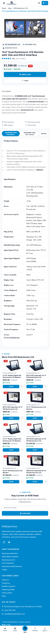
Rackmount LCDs (8, 560)
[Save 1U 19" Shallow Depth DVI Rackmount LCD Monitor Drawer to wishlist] (22, 386)
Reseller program (8, 586)
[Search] (39, 3)
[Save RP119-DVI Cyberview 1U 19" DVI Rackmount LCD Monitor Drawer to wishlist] (45, 450)
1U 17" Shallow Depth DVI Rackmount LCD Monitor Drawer (12, 441)
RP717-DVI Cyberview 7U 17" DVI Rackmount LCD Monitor (13, 409)
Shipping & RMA (8, 589)
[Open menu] (4, 3)
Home (4, 8)
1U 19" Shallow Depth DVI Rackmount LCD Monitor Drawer (12, 377)
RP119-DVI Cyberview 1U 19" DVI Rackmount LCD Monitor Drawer (36, 441)
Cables (4, 569)
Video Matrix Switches (10, 556)
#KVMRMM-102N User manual (29, 133)
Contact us (6, 583)
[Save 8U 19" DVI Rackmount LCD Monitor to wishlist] (22, 481)
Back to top (6, 625)
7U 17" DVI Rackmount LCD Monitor (36, 408)
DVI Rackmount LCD (21, 8)
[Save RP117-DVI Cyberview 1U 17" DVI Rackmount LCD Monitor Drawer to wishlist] (45, 386)
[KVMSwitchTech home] (11, 3)
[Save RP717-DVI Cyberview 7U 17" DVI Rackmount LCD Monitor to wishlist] (22, 418)
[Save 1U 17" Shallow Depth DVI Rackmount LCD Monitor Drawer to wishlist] (22, 450)
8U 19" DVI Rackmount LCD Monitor (12, 472)
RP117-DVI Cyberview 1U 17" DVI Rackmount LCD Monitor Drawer (36, 377)
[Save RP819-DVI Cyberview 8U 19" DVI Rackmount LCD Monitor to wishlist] (45, 481)
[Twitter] (9, 542)
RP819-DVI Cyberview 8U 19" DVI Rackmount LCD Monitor (36, 472)
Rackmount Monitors (10, 553)
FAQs (4, 596)
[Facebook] (4, 542)
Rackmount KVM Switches (12, 566)
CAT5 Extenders (8, 563)
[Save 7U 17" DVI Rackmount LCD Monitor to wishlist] (45, 418)
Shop (10, 8)
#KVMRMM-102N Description (11, 133)
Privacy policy (7, 593)
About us (5, 580)
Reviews (44, 134)
